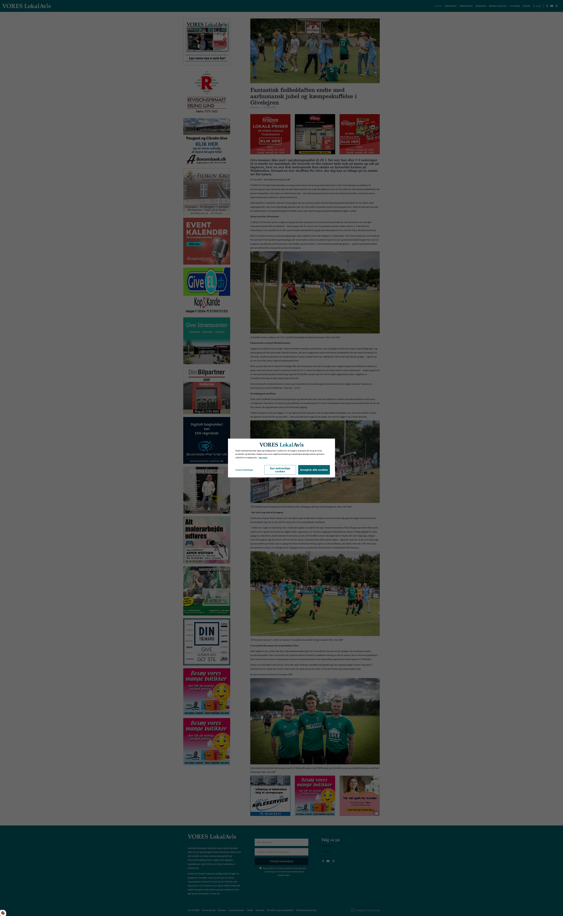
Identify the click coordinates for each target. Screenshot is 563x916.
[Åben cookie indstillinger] (3, 913)
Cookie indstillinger (244, 470)
